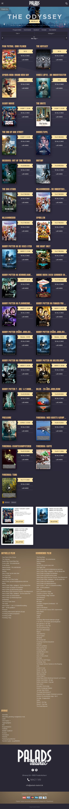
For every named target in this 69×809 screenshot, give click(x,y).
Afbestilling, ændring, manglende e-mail (13, 717)
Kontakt (44, 30)
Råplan (39, 632)
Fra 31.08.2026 (59, 137)
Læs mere (25, 60)
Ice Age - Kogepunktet (43, 698)
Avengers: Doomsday (43, 686)
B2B (3, 725)
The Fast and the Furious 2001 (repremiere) (49, 609)
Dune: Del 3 (40, 684)
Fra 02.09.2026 (25, 394)
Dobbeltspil (5, 599)
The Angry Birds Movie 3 (44, 692)
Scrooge (39, 658)
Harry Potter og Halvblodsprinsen (12, 597)
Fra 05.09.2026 (59, 394)
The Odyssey (6, 559)
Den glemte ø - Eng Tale (44, 626)
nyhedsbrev (25, 794)
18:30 (22, 79)
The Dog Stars (6, 575)
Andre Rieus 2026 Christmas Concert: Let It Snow (51, 678)
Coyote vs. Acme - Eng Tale (45, 593)
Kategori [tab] (50, 33)
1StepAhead (49, 801)
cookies (45, 794)
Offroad (39, 613)
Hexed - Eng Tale (41, 672)
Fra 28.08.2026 (25, 165)
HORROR (4, 729)
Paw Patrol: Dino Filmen (9, 557)
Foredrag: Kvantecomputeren (11, 613)
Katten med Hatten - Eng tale (45, 682)
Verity (38, 617)
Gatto (38, 700)
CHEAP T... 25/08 (25, 108)
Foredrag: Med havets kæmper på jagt (13, 611)
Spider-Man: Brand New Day (10, 561)
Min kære (39, 601)
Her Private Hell (41, 640)
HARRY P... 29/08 (25, 308)
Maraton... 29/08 (25, 337)
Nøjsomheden (6, 569)
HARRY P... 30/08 (25, 365)
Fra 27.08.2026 (25, 194)
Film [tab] (17, 33)
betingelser (32, 794)
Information (5, 721)
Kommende (27, 30)
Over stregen (40, 654)
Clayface (39, 644)
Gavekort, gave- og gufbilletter (11, 741)
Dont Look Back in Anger (44, 591)
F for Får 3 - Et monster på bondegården (48, 622)
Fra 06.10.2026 (59, 423)
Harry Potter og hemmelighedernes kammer (15, 581)
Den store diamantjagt (43, 630)
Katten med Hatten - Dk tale (45, 680)
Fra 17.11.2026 (25, 480)
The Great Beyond (42, 706)
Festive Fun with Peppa (43, 660)
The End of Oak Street (8, 601)
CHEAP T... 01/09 (59, 108)
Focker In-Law (41, 668)
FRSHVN (4, 737)
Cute (38, 666)
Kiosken (4, 733)
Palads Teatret (34, 2)
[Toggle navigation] (66, 3)
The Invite (5, 603)
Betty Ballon (40, 611)
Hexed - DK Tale (41, 670)
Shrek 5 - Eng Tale (42, 704)
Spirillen (4, 571)
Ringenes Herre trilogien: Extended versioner (49, 694)
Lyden (4, 719)
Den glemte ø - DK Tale (43, 624)
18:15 (22, 51)
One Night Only (6, 577)
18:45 (56, 79)
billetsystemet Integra (37, 801)
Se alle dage (25, 56)
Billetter (19, 521)
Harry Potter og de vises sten (10, 573)
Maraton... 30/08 (59, 337)
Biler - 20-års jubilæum (8, 607)
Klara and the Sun (42, 648)
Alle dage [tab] (34, 37)
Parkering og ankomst (8, 739)
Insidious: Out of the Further (10, 579)
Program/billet (17, 30)
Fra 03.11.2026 (59, 451)
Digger (38, 615)
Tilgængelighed (6, 723)
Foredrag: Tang (6, 617)
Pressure (4, 609)
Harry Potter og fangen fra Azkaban (12, 587)
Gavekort (36, 30)
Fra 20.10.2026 (25, 451)
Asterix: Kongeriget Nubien (44, 688)
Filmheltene (5, 735)
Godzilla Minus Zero (42, 652)
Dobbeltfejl (40, 605)
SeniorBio (5, 715)
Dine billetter (52, 30)
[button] (4, 24)
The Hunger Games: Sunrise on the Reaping (49, 664)
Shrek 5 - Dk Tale (41, 702)
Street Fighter (41, 636)
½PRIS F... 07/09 (25, 423)
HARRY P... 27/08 (25, 251)
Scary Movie (6, 565)
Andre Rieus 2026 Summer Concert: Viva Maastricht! (17, 591)
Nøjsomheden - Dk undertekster (11, 567)
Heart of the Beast (42, 607)
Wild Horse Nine (41, 674)
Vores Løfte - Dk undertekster (10, 563)
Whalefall (39, 638)
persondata (39, 794)
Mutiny (4, 583)
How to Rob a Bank (42, 656)
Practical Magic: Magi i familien (46, 595)
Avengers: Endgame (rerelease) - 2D (47, 603)
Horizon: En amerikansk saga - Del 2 (47, 696)
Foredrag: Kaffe (6, 615)
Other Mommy (41, 634)
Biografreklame (6, 727)
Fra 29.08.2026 (59, 280)
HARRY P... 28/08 (25, 280)
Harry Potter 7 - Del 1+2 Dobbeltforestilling (14, 605)
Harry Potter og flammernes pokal (12, 589)
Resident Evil (40, 599)
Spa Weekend (41, 597)
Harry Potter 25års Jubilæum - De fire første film (16, 585)
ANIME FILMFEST (7, 731)
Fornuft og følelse (42, 646)
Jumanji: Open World (43, 690)
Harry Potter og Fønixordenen (11, 595)
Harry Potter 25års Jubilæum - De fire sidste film (16, 593)
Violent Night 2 (41, 676)
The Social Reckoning (43, 628)
